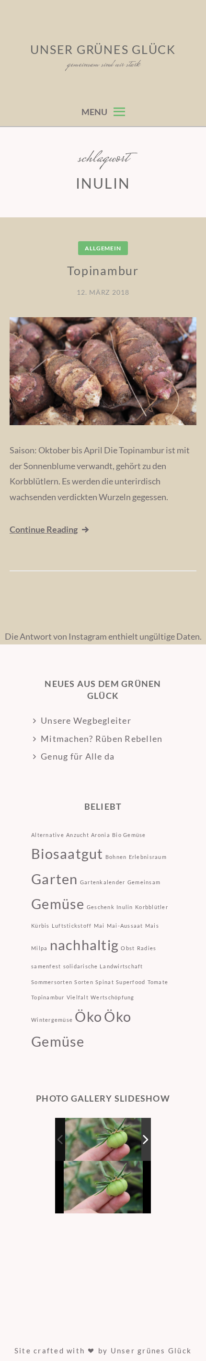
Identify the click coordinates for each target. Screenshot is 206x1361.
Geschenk (100, 907)
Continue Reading (44, 529)
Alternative (47, 835)
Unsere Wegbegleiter (86, 720)
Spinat (104, 982)
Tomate (158, 982)
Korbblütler (151, 907)
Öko (88, 1016)
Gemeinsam (143, 882)
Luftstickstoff (72, 925)
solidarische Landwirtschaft (103, 966)
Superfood (130, 982)
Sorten (83, 982)
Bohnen (116, 857)
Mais (152, 925)
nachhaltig (84, 944)
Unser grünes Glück (103, 49)
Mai (99, 925)
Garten (54, 878)
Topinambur (103, 270)
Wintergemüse (52, 1020)
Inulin (124, 907)
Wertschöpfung (112, 997)
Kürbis (40, 925)
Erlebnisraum (148, 857)
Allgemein (103, 248)
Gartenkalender (103, 882)
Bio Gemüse (129, 835)
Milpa (39, 948)
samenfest (46, 966)
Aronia (100, 835)
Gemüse (58, 903)
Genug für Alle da (77, 756)
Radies (147, 948)
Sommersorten (51, 982)
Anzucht (77, 835)
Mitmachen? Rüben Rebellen (102, 738)
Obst (128, 948)
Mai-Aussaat (125, 925)
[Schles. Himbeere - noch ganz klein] (103, 1139)
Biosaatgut (67, 853)
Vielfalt (78, 997)
